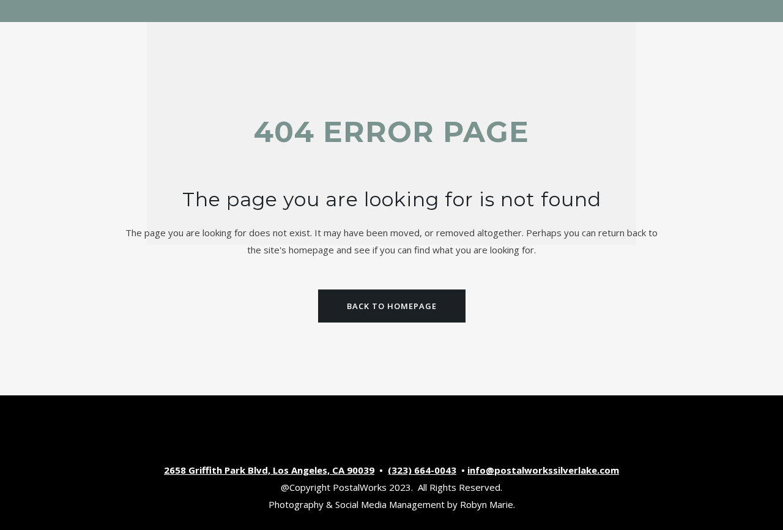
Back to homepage (392, 306)
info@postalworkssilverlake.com (543, 470)
